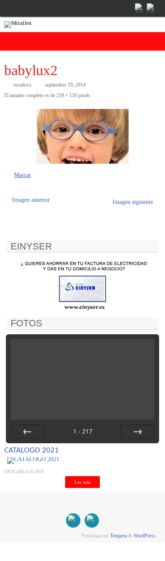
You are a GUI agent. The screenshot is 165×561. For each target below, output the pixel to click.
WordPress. (145, 536)
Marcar (22, 175)
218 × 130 (66, 95)
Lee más (82, 482)
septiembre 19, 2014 (65, 85)
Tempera (118, 536)
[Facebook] (151, 8)
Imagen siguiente (133, 202)
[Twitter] (139, 8)
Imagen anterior (31, 200)
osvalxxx (22, 85)
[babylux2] (82, 136)
